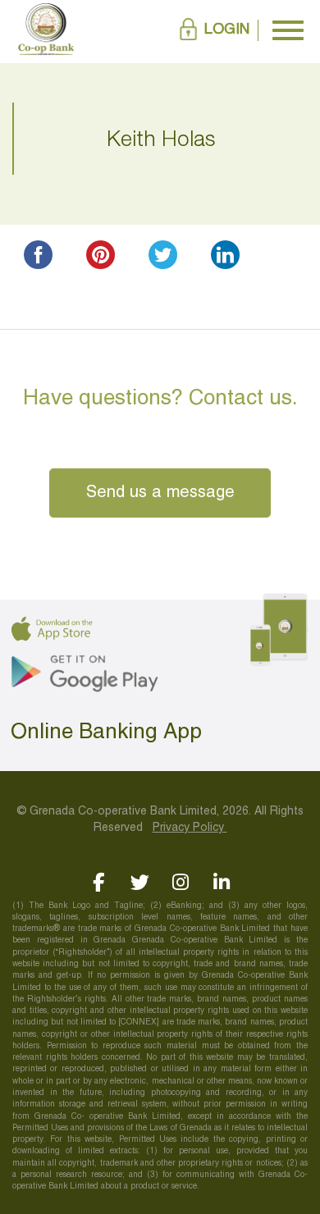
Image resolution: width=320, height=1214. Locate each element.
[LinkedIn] (222, 882)
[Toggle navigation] (288, 30)
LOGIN (226, 30)
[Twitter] (140, 882)
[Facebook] (99, 882)
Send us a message (160, 493)
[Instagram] (181, 882)
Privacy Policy (190, 828)
